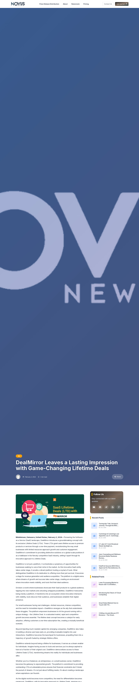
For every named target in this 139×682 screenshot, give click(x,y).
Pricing (86, 4)
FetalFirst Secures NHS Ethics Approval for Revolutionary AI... (110, 567)
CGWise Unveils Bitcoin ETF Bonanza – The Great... (109, 614)
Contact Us (108, 4)
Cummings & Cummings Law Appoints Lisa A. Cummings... (109, 535)
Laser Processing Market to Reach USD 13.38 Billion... (108, 583)
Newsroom (75, 4)
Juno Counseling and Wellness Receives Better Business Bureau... (110, 556)
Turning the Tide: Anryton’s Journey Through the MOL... (109, 524)
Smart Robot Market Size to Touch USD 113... (108, 604)
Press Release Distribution (49, 4)
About (65, 4)
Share (118, 477)
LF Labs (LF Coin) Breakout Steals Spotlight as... (108, 545)
